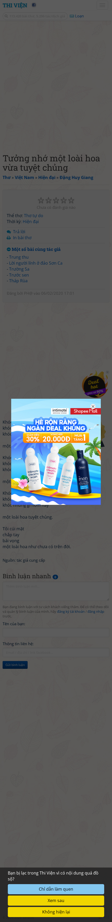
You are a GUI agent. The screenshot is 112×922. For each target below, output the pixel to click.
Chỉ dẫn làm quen (56, 889)
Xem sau (56, 900)
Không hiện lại (56, 912)
